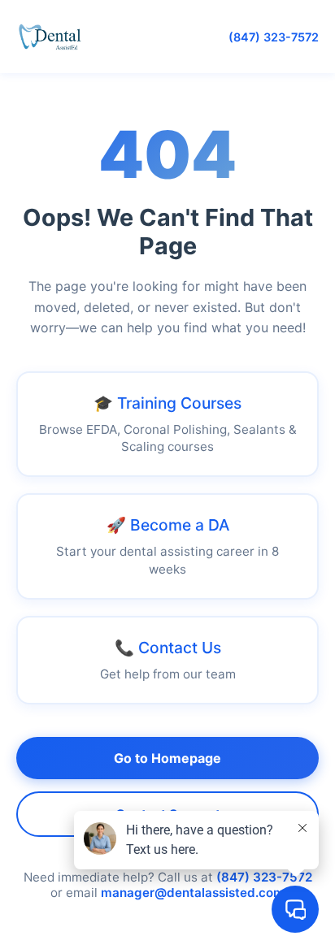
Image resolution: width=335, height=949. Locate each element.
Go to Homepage (167, 758)
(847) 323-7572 (273, 37)
